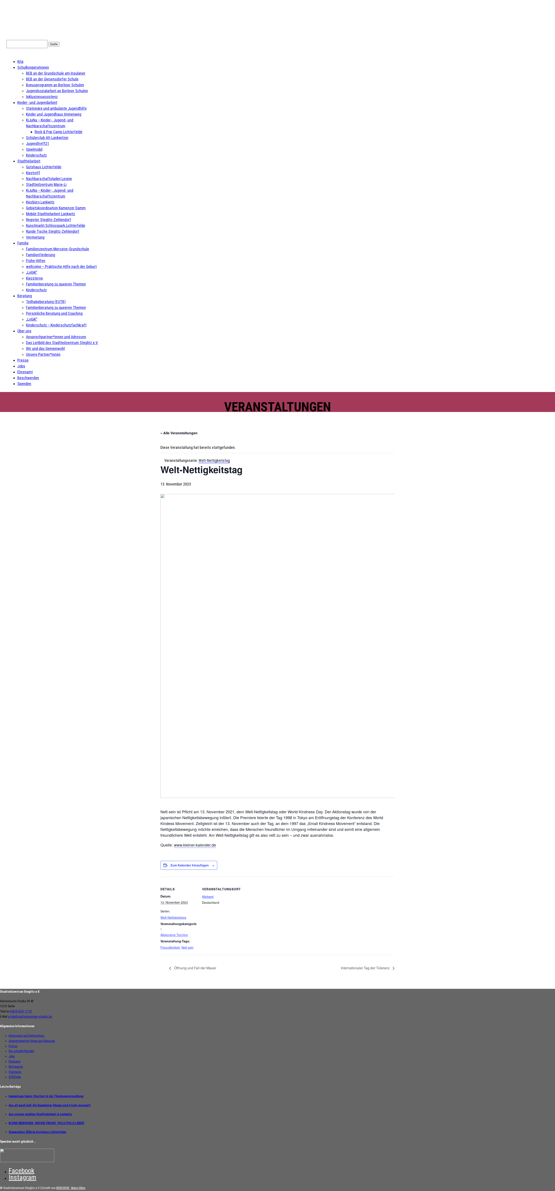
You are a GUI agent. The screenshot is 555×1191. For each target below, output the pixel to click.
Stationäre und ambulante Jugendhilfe (56, 108)
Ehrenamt (25, 372)
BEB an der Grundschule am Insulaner (55, 73)
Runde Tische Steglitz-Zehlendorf (52, 231)
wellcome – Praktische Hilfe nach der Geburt (61, 266)
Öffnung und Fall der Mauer (194, 967)
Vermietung (35, 237)
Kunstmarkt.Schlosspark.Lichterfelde (55, 225)
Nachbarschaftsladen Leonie (49, 178)
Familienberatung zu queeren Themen (56, 284)
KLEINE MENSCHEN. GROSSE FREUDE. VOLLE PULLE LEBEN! (46, 1123)
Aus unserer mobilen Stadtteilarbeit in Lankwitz (40, 1114)
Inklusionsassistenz (42, 96)
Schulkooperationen (33, 67)
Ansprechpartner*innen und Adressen (56, 337)
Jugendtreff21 (37, 143)
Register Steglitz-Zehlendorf (48, 219)
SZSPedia (15, 1077)
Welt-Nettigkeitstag (173, 917)
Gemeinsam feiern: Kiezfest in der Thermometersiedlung (46, 1096)
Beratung (24, 296)
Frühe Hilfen (35, 260)
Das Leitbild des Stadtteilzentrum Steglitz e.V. (62, 342)
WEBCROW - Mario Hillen (70, 1188)
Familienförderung (40, 255)
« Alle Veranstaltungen (179, 432)
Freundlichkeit (170, 947)
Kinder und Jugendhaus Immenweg (53, 114)
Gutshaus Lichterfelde (43, 167)
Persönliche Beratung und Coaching (54, 313)
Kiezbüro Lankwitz (40, 202)
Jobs (21, 366)
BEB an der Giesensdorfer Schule (52, 79)
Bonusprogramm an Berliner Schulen (55, 85)
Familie (23, 243)
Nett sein (187, 947)
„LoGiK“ (31, 272)
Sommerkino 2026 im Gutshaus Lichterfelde (37, 1132)
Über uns (24, 331)
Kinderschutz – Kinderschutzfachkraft (56, 325)
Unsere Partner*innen (43, 354)
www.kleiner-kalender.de (195, 845)
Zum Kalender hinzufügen (189, 865)
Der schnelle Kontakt (21, 1051)
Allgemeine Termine (174, 935)
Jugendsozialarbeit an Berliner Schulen (57, 91)
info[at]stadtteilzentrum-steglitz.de (30, 1016)
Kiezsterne (34, 278)
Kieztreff (33, 173)
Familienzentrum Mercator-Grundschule (57, 249)
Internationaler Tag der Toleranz (365, 967)
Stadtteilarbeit (28, 161)
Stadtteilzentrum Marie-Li (46, 184)
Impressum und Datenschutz (26, 1035)
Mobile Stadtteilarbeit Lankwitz (50, 214)
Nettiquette (16, 1066)
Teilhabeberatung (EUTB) (46, 301)
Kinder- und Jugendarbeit (37, 102)
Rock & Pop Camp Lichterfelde (58, 132)
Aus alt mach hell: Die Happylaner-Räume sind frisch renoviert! (50, 1105)
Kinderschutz (36, 155)
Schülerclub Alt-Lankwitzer (47, 137)
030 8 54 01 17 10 (21, 1011)
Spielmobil (34, 149)
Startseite (15, 1072)
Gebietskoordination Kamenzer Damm (56, 208)
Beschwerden (28, 378)
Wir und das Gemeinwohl (45, 348)
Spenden (24, 383)
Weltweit (208, 896)
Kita (20, 61)
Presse (23, 360)
